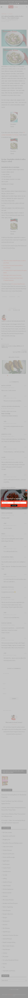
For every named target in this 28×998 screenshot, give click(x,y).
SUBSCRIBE (14, 505)
